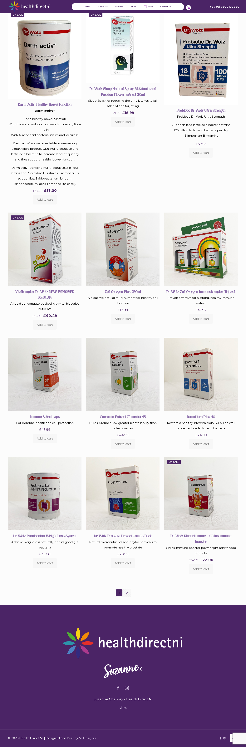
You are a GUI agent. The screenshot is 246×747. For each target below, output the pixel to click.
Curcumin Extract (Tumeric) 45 (123, 416)
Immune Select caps (45, 416)
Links (123, 707)
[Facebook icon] (220, 738)
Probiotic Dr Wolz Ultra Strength (201, 110)
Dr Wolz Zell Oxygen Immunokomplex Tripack (201, 291)
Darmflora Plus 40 (201, 416)
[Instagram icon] (224, 738)
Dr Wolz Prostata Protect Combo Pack (123, 535)
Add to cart (45, 199)
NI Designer (87, 738)
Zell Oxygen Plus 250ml (123, 291)
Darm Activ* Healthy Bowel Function (44, 104)
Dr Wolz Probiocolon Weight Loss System (44, 535)
